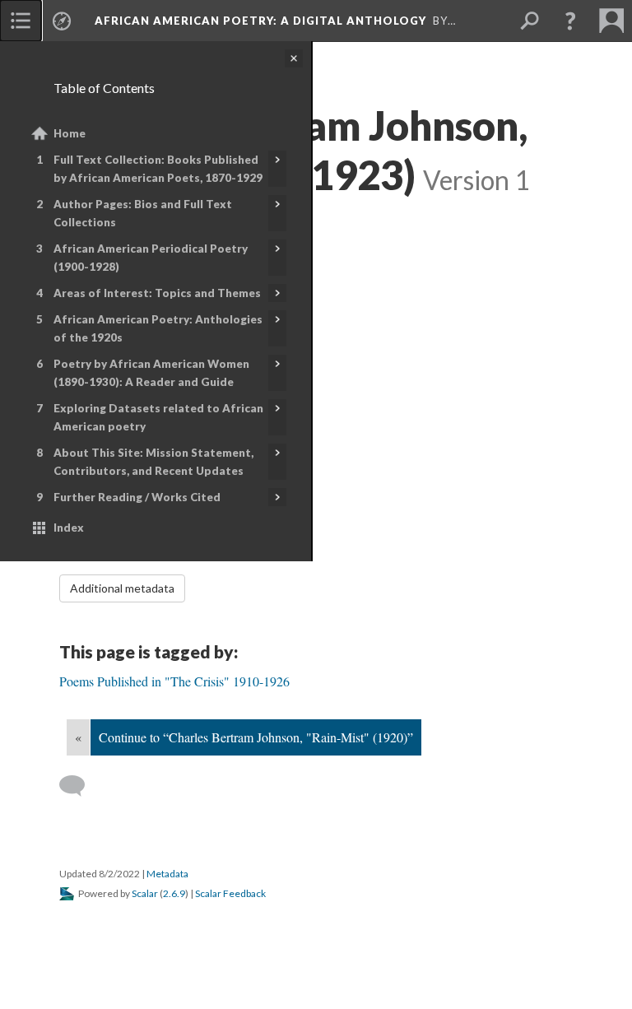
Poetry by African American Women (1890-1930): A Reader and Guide (151, 372)
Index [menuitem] (68, 527)
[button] (570, 20)
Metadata (167, 873)
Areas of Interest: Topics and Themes (157, 293)
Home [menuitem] (69, 133)
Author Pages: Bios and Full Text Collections (142, 213)
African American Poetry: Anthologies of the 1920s (158, 328)
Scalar (145, 893)
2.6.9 (174, 893)
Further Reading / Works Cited (137, 497)
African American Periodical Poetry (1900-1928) (150, 257)
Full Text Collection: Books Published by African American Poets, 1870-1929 (158, 168)
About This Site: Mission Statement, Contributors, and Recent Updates (153, 461)
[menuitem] (20, 20)
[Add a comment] (79, 786)
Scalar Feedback (230, 893)
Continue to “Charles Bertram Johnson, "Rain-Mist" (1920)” (256, 737)
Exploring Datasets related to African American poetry (158, 417)
